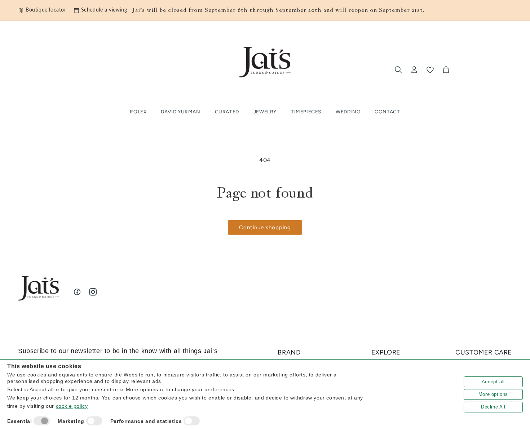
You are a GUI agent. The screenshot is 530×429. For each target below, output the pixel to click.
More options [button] (493, 394)
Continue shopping (265, 227)
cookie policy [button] (72, 406)
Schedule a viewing (104, 10)
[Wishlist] (430, 70)
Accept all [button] (493, 381)
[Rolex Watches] (482, 69)
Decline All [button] (493, 407)
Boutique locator (46, 10)
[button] (227, 111)
